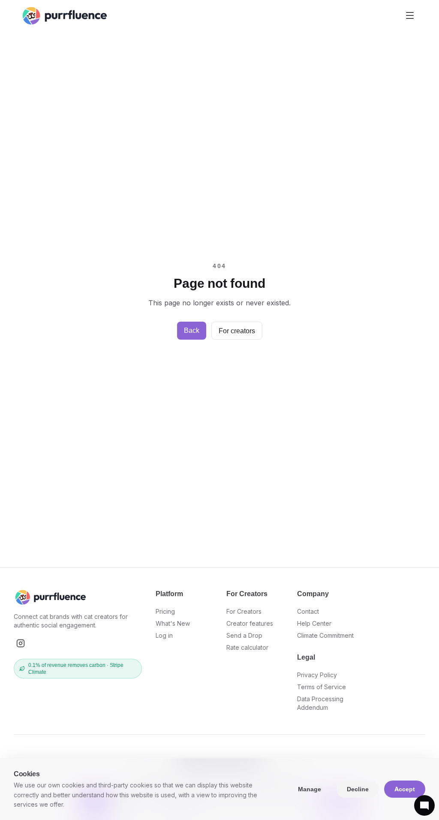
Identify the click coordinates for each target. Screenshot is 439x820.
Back (191, 330)
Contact (308, 611)
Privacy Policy (317, 674)
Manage (309, 789)
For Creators (244, 611)
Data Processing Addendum (320, 703)
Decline (358, 789)
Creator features (249, 623)
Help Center (314, 623)
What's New (173, 623)
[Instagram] (20, 643)
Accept (404, 789)
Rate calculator (247, 647)
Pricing (165, 611)
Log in (164, 635)
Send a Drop (244, 635)
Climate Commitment (325, 635)
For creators (237, 330)
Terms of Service (321, 686)
